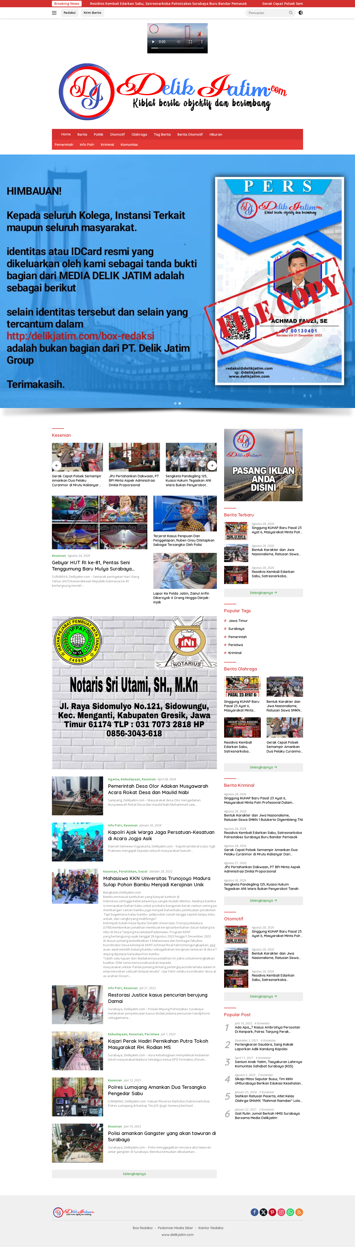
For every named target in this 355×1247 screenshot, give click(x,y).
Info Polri (87, 144)
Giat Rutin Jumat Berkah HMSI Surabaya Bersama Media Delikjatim (267, 1115)
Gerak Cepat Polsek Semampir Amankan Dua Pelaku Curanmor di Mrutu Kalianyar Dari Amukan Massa (262, 3)
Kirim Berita (92, 12)
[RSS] (299, 1212)
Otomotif (117, 134)
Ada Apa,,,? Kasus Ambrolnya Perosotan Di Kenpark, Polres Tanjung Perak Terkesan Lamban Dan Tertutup (267, 1029)
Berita (82, 134)
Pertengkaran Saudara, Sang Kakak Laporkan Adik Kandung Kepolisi (264, 1046)
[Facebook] (254, 1212)
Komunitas (129, 144)
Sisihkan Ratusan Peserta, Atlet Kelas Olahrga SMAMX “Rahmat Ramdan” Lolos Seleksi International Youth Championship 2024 (268, 1098)
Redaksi (70, 12)
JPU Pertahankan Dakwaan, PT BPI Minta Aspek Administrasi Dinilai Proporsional (134, 480)
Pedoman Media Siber (175, 1228)
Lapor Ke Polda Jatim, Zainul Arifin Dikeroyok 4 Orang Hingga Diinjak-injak (181, 597)
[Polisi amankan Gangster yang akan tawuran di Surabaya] (77, 1143)
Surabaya (236, 628)
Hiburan (216, 134)
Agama (113, 779)
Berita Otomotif (190, 134)
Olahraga (139, 134)
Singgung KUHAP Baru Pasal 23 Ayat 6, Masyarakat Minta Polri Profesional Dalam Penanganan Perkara (277, 529)
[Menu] (55, 13)
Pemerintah (64, 144)
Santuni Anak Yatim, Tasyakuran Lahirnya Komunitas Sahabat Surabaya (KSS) (268, 1063)
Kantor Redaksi (211, 1228)
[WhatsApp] (290, 1212)
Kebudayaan (130, 779)
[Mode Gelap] (300, 13)
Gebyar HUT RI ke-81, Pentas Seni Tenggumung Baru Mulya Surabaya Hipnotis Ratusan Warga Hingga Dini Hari (98, 568)
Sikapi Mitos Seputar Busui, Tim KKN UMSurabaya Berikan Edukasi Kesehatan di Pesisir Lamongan (268, 1081)
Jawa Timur (238, 620)
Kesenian (59, 555)
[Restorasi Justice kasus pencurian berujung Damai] (77, 1004)
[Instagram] (281, 1212)
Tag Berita (162, 134)
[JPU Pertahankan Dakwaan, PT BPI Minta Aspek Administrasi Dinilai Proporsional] (134, 457)
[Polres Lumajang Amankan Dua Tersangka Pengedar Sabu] (77, 1097)
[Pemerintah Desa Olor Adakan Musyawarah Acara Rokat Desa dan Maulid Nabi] (77, 795)
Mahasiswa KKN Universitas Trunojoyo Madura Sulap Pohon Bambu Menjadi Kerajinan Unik (156, 881)
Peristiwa (152, 1034)
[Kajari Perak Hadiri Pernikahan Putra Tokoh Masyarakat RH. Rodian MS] (77, 1050)
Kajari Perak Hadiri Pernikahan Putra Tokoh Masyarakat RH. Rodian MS (158, 1044)
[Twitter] (263, 1212)
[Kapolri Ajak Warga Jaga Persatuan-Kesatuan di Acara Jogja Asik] (77, 842)
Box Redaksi (143, 1228)
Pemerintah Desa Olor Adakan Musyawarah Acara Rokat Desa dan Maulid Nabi (158, 789)
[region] (177, 289)
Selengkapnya (134, 1174)
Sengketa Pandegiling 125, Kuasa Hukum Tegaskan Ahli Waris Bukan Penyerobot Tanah (188, 480)
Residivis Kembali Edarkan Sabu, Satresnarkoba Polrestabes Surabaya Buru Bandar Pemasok (274, 573)
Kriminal (107, 144)
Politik (98, 134)
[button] (291, 12)
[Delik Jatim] (172, 91)
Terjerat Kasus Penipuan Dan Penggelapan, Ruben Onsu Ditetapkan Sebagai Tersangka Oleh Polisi (183, 540)
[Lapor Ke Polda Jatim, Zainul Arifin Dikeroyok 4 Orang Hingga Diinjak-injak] (185, 571)
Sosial (142, 871)
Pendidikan (127, 871)
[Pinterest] (272, 1212)
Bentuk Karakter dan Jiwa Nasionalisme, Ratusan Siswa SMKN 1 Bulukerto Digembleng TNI (276, 551)
